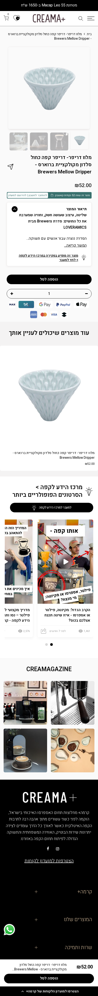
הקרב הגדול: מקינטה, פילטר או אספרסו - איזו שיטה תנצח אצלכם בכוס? (67, 615)
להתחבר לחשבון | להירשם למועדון (27, 195)
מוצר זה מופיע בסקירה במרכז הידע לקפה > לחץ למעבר (48, 258)
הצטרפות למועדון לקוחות (49, 860)
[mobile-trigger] (90, 18)
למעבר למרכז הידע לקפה (55, 507)
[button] (49, 991)
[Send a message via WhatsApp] (9, 929)
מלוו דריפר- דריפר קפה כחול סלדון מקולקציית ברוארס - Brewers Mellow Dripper (54, 455)
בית (89, 34)
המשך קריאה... (75, 245)
